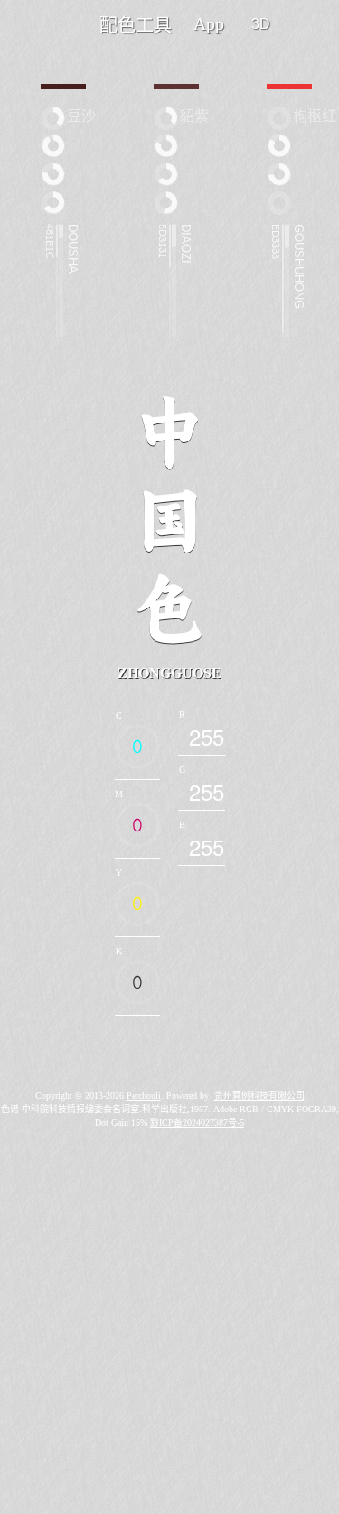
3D (260, 24)
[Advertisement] (169, 1341)
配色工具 (135, 25)
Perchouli (144, 1096)
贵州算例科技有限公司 (259, 1096)
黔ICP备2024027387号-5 (197, 1123)
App (208, 23)
